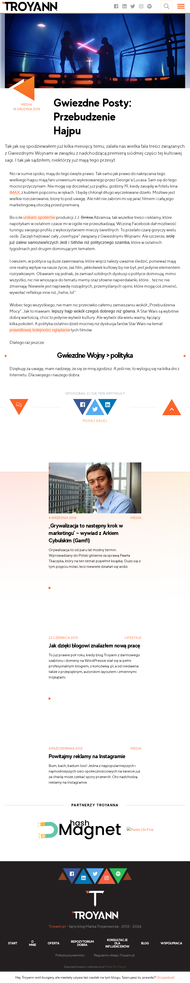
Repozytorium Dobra (82, 943)
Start (12, 943)
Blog (145, 943)
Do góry (161, 857)
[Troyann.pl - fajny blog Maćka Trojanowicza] (36, 6)
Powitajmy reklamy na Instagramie (77, 696)
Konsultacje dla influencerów (117, 943)
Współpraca (171, 943)
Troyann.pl (57, 926)
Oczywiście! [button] (165, 977)
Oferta (53, 943)
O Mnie (32, 943)
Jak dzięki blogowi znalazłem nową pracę (82, 585)
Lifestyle (133, 638)
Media (26, 104)
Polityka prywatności (70, 955)
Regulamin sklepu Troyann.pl (114, 955)
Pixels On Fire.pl (115, 966)
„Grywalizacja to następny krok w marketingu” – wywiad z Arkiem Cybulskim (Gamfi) (86, 533)
